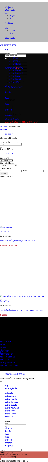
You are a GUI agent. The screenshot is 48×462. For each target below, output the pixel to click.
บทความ (8, 440)
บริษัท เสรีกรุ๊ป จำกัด (8, 45)
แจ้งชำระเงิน (10, 10)
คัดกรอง (4, 174)
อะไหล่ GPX (14, 82)
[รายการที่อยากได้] (1, 299)
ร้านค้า (7, 98)
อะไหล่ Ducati (15, 79)
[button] (6, 49)
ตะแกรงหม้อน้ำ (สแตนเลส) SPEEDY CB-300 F (19, 241)
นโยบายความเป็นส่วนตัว (15, 374)
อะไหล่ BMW (10, 411)
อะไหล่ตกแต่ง (15, 61)
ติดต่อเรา (8, 116)
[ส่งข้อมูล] (6, 58)
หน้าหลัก (3, 127)
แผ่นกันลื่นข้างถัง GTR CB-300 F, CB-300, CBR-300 (21, 310)
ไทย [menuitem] (11, 18)
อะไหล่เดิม (13, 58)
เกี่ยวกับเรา (9, 92)
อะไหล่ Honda (15, 64)
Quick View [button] (4, 232)
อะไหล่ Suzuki (11, 405)
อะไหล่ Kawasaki (12, 408)
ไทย (6, 13)
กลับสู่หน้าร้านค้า (16, 87)
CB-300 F (9, 134)
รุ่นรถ (7, 437)
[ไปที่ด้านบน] (1, 381)
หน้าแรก (8, 86)
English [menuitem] (12, 16)
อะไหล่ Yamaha (15, 67)
